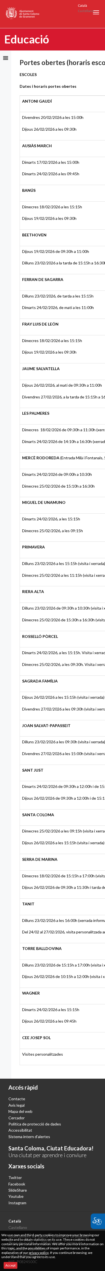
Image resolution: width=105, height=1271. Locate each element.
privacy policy (39, 1253)
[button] (96, 12)
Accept (10, 1265)
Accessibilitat (20, 1130)
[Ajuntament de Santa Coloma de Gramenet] (23, 14)
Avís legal (16, 1105)
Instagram (17, 1202)
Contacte (16, 1098)
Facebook (16, 1184)
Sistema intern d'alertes (29, 1136)
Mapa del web (20, 1111)
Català (82, 5)
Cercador (16, 1117)
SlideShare (17, 1190)
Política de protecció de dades (34, 1124)
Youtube (16, 1196)
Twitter (15, 1177)
